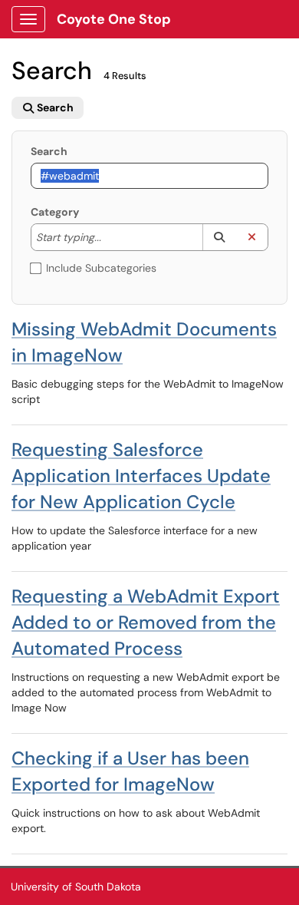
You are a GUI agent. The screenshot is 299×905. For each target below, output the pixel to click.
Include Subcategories (101, 268)
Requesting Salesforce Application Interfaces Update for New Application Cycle (141, 476)
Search (49, 151)
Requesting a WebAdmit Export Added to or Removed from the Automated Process (146, 622)
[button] (218, 237)
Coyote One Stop (114, 19)
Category (55, 212)
